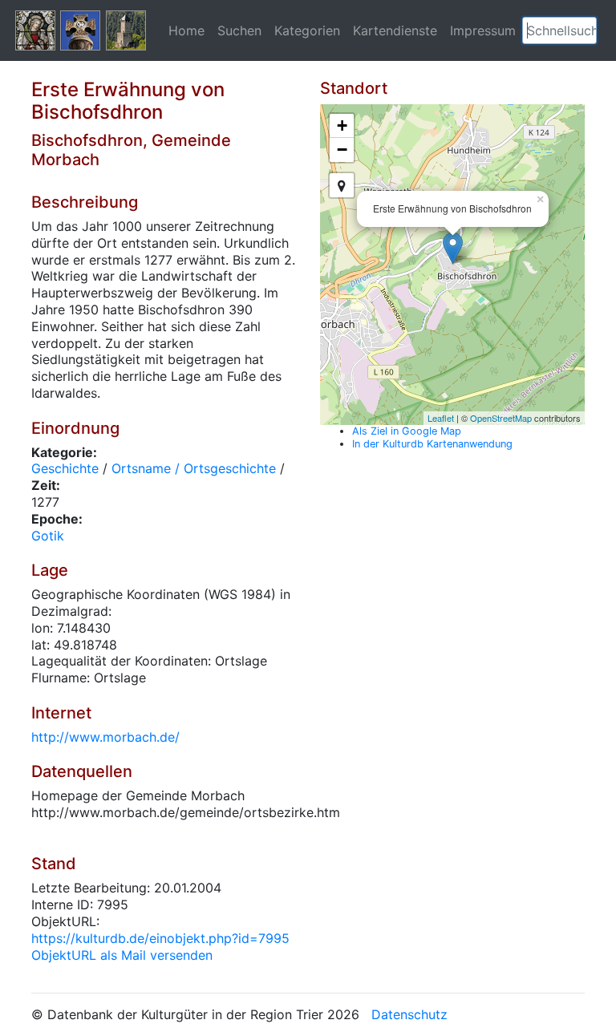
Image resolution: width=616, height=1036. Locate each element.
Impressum (483, 30)
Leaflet (441, 417)
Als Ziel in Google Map (406, 431)
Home (186, 30)
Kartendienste (395, 30)
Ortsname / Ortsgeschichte (193, 468)
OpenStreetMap (501, 417)
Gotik (47, 536)
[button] (584, 30)
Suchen (239, 30)
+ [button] (342, 125)
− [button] (342, 150)
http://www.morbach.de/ (105, 737)
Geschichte (65, 468)
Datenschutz (409, 1014)
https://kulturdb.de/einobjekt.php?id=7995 (160, 938)
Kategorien (307, 30)
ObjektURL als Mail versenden (122, 955)
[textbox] (559, 30)
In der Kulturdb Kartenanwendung (432, 444)
